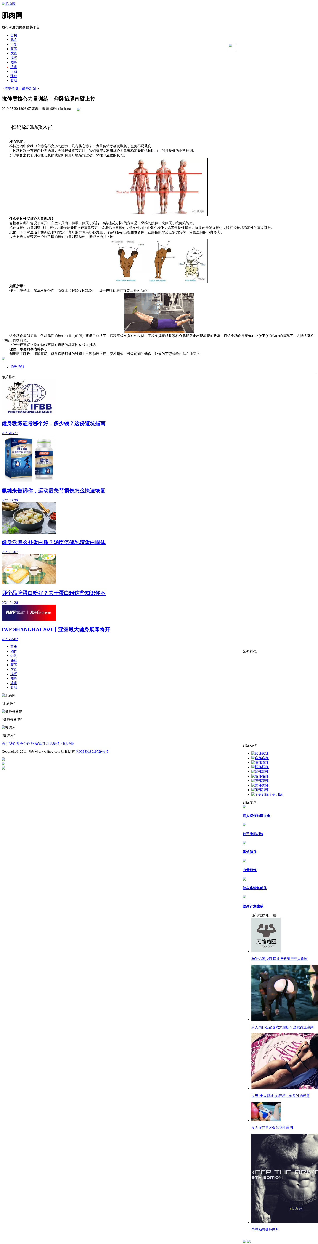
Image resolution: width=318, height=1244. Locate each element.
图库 (13, 62)
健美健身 (11, 88)
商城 (13, 80)
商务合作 (23, 743)
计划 (13, 44)
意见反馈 (53, 743)
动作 (13, 651)
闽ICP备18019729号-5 (92, 751)
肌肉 (13, 40)
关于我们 (9, 743)
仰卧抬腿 (17, 367)
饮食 (13, 53)
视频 (13, 58)
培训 (13, 67)
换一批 (271, 915)
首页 (13, 35)
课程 (13, 76)
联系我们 (38, 743)
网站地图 (67, 743)
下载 (13, 71)
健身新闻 (29, 88)
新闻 (13, 49)
